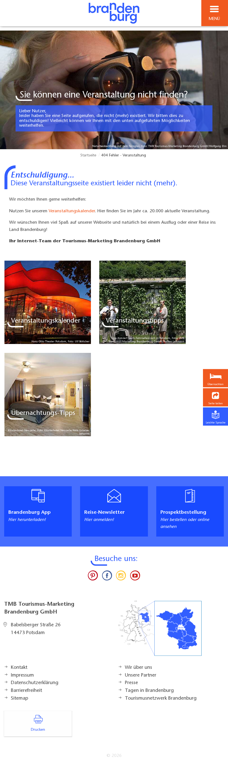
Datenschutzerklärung (34, 682)
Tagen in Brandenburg (149, 690)
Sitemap (19, 698)
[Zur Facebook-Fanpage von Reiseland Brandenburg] (107, 577)
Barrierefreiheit (26, 690)
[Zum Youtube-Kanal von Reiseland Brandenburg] (135, 577)
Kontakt (19, 667)
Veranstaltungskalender (72, 211)
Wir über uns (138, 667)
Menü (214, 19)
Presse (131, 682)
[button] (215, 397)
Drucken (38, 730)
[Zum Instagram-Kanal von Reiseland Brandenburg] (121, 577)
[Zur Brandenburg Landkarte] (160, 631)
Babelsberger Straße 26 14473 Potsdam (36, 629)
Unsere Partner (140, 675)
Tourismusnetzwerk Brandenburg (161, 698)
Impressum (22, 675)
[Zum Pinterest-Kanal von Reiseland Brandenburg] (93, 577)
